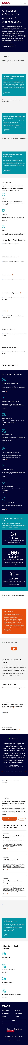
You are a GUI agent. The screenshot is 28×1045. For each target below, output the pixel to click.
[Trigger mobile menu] (25, 2)
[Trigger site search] (22, 3)
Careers (6, 934)
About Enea (7, 630)
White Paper (6, 130)
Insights (22, 818)
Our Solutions (5, 1013)
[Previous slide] (3, 772)
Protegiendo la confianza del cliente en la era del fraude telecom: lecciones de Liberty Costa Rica (13, 706)
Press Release (7, 170)
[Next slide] (24, 772)
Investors (17, 1016)
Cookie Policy (20, 1036)
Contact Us (14, 1020)
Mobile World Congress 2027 (10, 729)
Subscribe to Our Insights (9, 818)
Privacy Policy (13, 1036)
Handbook (6, 92)
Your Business (5, 1010)
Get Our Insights (14, 1025)
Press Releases (19, 1013)
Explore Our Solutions (8, 46)
